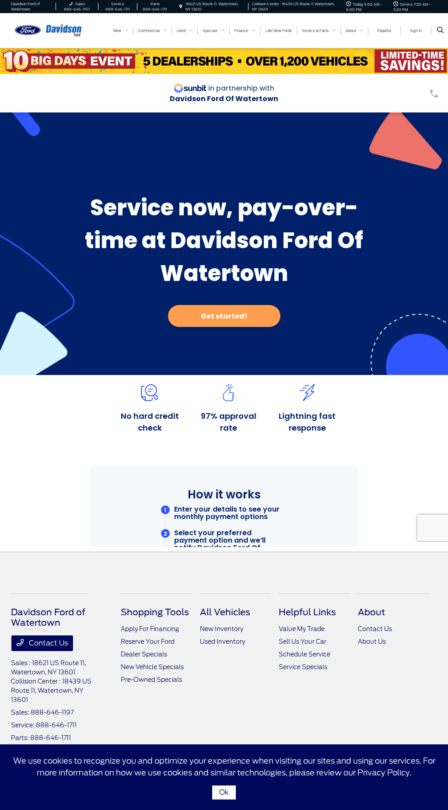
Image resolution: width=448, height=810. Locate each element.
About (371, 612)
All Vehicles (225, 612)
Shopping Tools (155, 612)
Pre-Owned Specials (151, 679)
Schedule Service (304, 654)
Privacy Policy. (384, 772)
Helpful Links (307, 612)
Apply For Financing (150, 628)
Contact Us (47, 643)
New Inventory (221, 628)
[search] (440, 30)
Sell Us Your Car (302, 641)
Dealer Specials (144, 654)
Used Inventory (222, 641)
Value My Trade (302, 628)
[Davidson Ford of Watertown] (50, 30)
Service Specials (303, 666)
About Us (372, 641)
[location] (180, 6)
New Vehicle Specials (152, 666)
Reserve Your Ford (148, 641)
